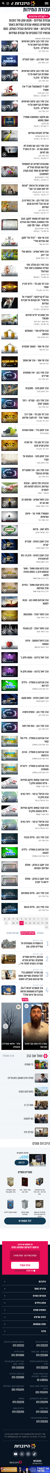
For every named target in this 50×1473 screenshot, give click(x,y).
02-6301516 (42, 1379)
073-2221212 (18, 1345)
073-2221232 (42, 1367)
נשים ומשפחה (39, 1323)
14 (30, 923)
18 (13, 923)
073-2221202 (42, 1421)
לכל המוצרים (25, 1220)
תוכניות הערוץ (39, 1295)
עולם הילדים (40, 1302)
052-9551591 (42, 1392)
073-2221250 (18, 1411)
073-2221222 (42, 1345)
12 (38, 923)
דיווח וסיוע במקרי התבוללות (13, 1385)
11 (42, 923)
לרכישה (21, 1162)
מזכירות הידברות (42, 1341)
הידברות (42, 1281)
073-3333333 (42, 1411)
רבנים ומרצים (40, 1316)
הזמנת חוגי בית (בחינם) (39, 1397)
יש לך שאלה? (8, 1055)
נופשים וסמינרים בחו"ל (39, 1417)
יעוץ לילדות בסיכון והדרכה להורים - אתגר (14, 1361)
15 (26, 923)
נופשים (21, 1397)
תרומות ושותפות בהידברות (14, 1341)
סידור (43, 1330)
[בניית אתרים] (37, 1460)
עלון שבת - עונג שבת (39, 1350)
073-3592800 (17, 1354)
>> (46, 927)
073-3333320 (18, 1367)
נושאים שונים (39, 1309)
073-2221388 (42, 1354)
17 (17, 923)
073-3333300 (18, 1377)
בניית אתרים (37, 1462)
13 (34, 923)
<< (46, 919)
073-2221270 (18, 1401)
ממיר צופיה (43, 1407)
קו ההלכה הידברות (17, 1372)
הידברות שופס (18, 1407)
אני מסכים (24, 1269)
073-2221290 (42, 1401)
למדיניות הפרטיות (20, 1269)
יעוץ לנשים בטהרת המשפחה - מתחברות (40, 1374)
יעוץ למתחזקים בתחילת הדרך (39, 1361)
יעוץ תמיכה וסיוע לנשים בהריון (39, 1386)
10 (46, 923)
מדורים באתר (40, 1288)
